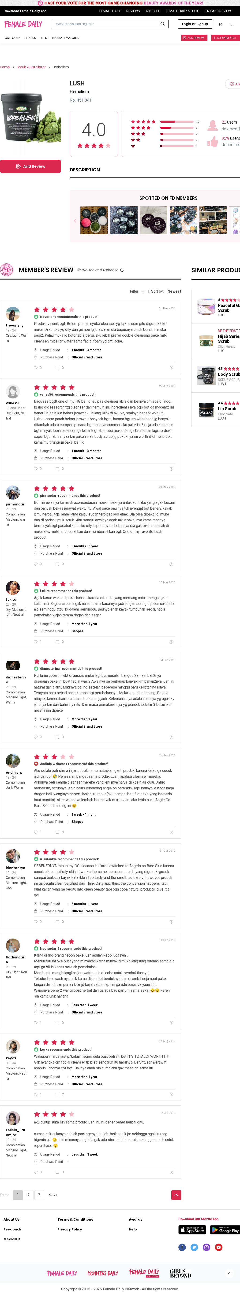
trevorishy (14, 325)
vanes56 (13, 403)
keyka (11, 1058)
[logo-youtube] (218, 1248)
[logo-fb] (182, 1248)
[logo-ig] (206, 1248)
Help (133, 1229)
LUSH (222, 384)
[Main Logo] (23, 24)
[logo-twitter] (194, 1248)
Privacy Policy (69, 1229)
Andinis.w (14, 772)
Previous (78, 221)
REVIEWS (133, 11)
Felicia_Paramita (15, 1132)
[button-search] (163, 24)
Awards (135, 1219)
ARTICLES (153, 11)
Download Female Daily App (25, 11)
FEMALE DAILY (110, 11)
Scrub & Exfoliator (31, 67)
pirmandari (15, 504)
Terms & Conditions (75, 1219)
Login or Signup (195, 24)
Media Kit (12, 1239)
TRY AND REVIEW (218, 11)
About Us (11, 1219)
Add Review (34, 166)
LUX (221, 315)
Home (5, 67)
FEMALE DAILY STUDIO (182, 11)
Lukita (11, 599)
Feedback (12, 1229)
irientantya (15, 867)
